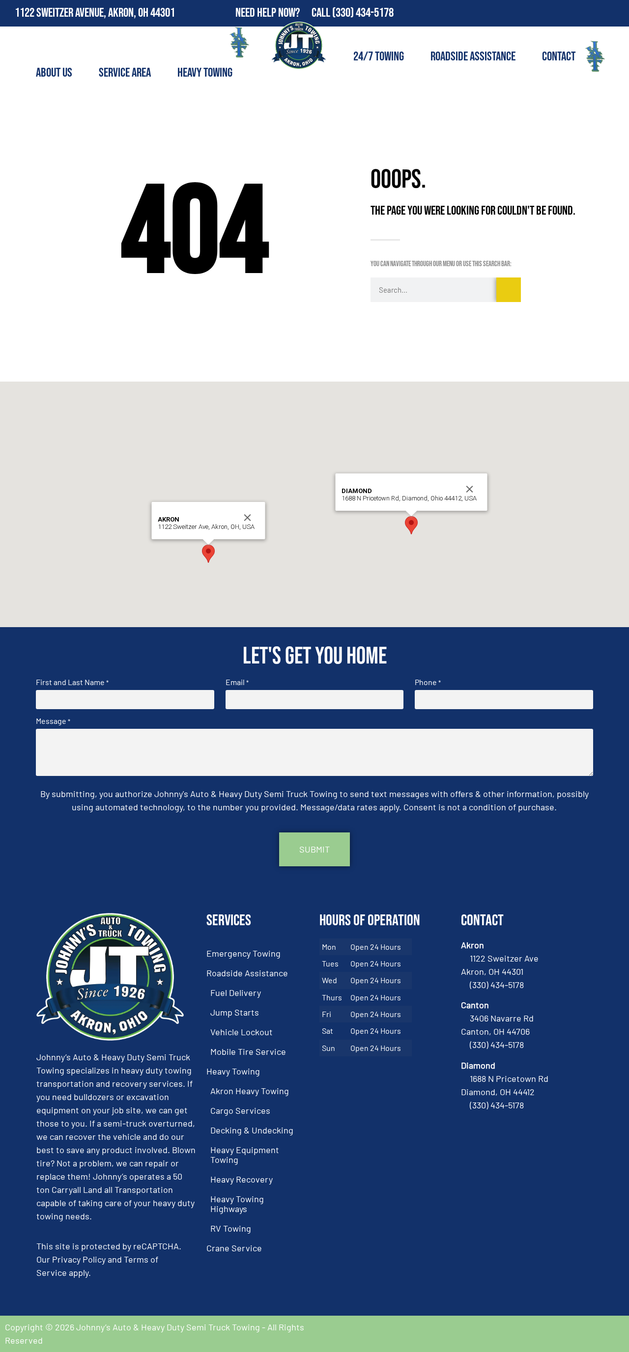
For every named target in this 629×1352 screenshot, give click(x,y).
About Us (54, 73)
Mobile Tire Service (248, 1051)
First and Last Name (72, 682)
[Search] (508, 289)
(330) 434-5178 (363, 13)
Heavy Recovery (241, 1179)
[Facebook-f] (594, 13)
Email (237, 682)
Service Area (125, 73)
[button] (208, 554)
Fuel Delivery (235, 992)
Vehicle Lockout (241, 1031)
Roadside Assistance (472, 56)
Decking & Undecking (251, 1130)
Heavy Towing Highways (237, 1203)
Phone (428, 682)
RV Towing (230, 1228)
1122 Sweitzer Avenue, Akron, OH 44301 (95, 13)
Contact (558, 56)
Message (53, 721)
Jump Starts (234, 1012)
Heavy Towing (204, 73)
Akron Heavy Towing (249, 1090)
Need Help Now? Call (283, 13)
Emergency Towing (243, 953)
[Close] (247, 517)
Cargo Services (240, 1110)
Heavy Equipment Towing (244, 1154)
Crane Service (234, 1247)
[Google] (615, 13)
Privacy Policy (79, 1259)
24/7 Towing (378, 56)
